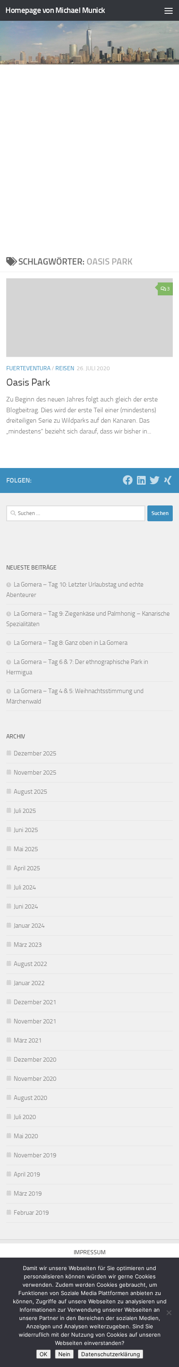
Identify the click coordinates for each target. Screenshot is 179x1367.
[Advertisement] (89, 158)
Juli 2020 (25, 1117)
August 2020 (30, 1098)
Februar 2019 (31, 1212)
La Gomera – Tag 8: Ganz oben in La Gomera (70, 642)
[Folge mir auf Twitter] (154, 480)
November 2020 (35, 1078)
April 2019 (27, 1174)
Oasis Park (28, 382)
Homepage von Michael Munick (55, 10)
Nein (64, 1354)
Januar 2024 (29, 925)
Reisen (64, 368)
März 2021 (28, 1040)
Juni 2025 (26, 830)
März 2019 (28, 1193)
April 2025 (27, 868)
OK (43, 1354)
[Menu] (168, 10)
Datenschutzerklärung (110, 1354)
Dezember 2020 (35, 1059)
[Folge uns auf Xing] (168, 480)
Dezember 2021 (35, 1002)
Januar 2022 (29, 983)
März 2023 (28, 944)
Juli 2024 (25, 887)
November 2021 (35, 1021)
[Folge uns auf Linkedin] (141, 480)
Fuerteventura (28, 368)
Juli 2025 (25, 811)
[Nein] (168, 1312)
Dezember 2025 (35, 753)
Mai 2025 (26, 849)
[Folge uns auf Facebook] (128, 480)
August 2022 (30, 964)
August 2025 (30, 791)
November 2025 (35, 772)
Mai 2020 (26, 1136)
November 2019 (35, 1155)
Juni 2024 (26, 906)
